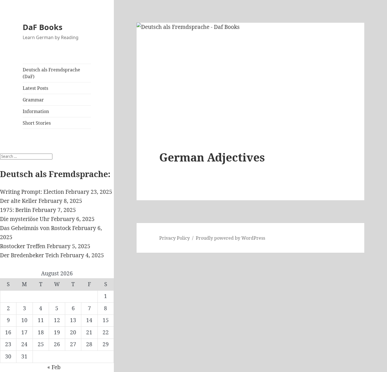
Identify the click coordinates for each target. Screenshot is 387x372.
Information (36, 111)
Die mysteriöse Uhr (25, 219)
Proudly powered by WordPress (230, 238)
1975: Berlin (15, 210)
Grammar (33, 100)
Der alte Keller (18, 201)
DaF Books (42, 27)
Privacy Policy (174, 238)
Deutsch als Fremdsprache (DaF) (51, 73)
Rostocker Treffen (22, 246)
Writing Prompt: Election (32, 191)
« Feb (54, 367)
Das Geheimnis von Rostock (35, 228)
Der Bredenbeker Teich (29, 255)
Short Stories (37, 123)
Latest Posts (35, 88)
